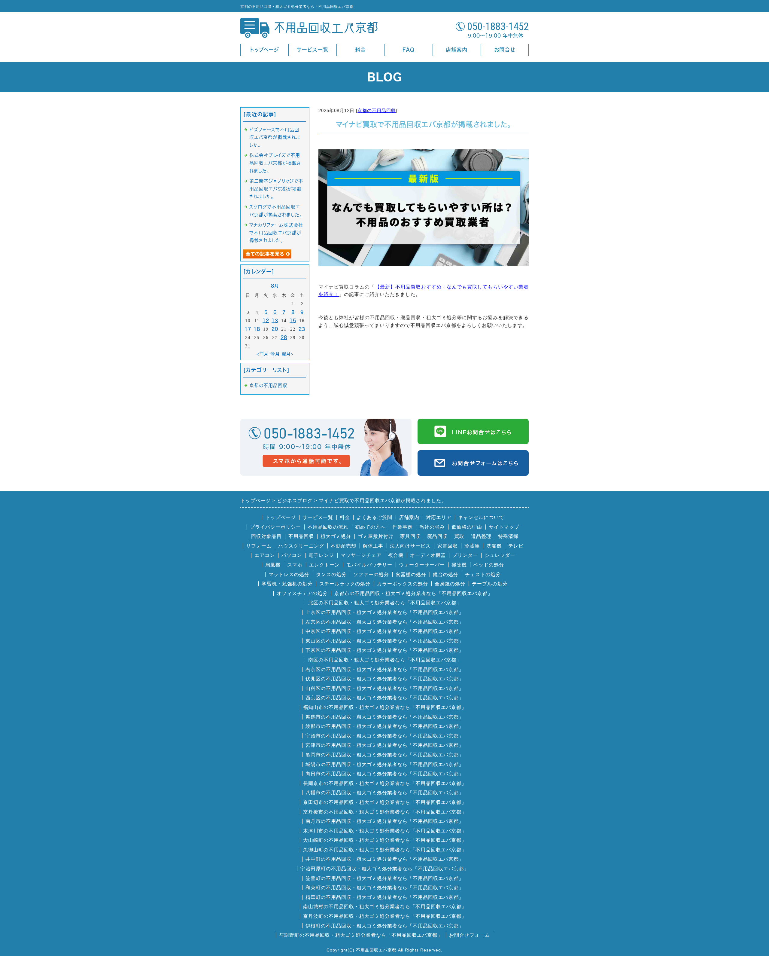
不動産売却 (343, 545)
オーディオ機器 (428, 555)
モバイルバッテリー (369, 564)
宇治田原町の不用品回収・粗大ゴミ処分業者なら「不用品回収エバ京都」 (384, 868)
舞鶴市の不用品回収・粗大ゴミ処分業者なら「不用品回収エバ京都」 (384, 716)
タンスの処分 (331, 574)
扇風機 (273, 564)
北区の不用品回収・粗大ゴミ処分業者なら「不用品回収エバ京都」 (384, 602)
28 (284, 337)
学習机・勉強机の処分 (287, 583)
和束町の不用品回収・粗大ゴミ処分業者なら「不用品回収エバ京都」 (384, 887)
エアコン (264, 555)
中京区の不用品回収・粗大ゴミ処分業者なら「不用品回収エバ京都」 (384, 631)
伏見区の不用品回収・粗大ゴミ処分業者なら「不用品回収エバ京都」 (384, 678)
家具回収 (410, 536)
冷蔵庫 (472, 545)
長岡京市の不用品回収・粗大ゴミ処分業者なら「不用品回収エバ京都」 (385, 783)
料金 (360, 49)
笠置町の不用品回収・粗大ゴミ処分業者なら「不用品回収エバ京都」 (384, 878)
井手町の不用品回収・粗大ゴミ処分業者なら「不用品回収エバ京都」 (384, 859)
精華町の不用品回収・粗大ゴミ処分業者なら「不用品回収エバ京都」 (384, 897)
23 (302, 329)
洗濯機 (494, 545)
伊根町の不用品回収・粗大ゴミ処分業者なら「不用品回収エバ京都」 (384, 925)
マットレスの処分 (289, 574)
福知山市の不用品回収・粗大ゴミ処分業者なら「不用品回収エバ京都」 (385, 707)
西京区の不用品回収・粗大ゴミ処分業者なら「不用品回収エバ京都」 (384, 697)
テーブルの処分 (490, 583)
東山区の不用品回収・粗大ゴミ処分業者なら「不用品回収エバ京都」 (384, 640)
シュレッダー (500, 555)
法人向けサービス (410, 545)
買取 (459, 536)
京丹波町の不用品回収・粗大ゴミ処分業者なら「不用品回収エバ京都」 (385, 916)
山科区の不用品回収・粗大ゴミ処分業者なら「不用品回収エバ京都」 (384, 688)
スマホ (294, 564)
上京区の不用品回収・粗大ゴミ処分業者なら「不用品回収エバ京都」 (384, 612)
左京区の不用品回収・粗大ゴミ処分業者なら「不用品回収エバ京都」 (384, 622)
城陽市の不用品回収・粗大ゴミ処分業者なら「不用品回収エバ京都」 (384, 764)
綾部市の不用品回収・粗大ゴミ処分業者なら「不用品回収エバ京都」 (384, 726)
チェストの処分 (483, 574)
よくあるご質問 (374, 517)
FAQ (409, 49)
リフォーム (259, 545)
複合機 (395, 555)
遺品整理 (481, 536)
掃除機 (459, 564)
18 (257, 329)
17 (248, 329)
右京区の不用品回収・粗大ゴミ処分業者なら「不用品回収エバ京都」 (384, 669)
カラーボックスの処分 (402, 583)
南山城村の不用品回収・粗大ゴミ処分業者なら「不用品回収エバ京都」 (385, 906)
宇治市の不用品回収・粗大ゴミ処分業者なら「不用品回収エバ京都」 (384, 735)
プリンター (465, 555)
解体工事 (373, 545)
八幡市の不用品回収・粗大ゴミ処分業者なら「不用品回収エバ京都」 (384, 792)
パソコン (291, 555)
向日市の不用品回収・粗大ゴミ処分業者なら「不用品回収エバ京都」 (384, 773)
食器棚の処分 (411, 574)
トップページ (264, 49)
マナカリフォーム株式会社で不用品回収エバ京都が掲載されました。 (276, 233)
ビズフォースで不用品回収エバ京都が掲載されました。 (274, 137)
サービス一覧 (312, 49)
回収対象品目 (266, 536)
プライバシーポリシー (275, 527)
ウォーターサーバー (422, 564)
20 (275, 329)
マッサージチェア (361, 555)
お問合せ (504, 49)
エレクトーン (324, 564)
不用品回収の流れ (328, 527)
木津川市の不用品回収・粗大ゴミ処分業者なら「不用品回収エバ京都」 (385, 830)
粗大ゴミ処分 (336, 536)
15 (293, 320)
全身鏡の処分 (450, 583)
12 (266, 320)
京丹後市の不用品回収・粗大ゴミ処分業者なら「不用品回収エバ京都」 (385, 811)
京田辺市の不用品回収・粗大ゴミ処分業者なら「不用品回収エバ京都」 (385, 802)
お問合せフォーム (469, 935)
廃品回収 (437, 536)
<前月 (263, 354)
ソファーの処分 (371, 574)
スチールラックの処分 (344, 583)
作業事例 (402, 527)
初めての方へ (370, 527)
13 (275, 320)
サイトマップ (504, 527)
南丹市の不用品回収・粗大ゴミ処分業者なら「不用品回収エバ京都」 (384, 821)
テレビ (516, 545)
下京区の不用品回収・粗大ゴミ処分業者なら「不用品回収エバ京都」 (384, 650)
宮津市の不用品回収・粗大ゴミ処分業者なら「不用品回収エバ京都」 (384, 745)
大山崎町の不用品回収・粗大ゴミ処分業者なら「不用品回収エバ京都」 (385, 840)
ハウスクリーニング (301, 545)
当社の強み (432, 527)
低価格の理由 (466, 527)
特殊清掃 (508, 536)
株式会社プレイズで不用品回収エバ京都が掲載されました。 (275, 163)
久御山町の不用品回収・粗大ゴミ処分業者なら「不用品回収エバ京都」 (385, 849)
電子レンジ (321, 555)
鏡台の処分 (445, 574)
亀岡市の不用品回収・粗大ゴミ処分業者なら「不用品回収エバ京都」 (384, 754)
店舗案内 (456, 49)
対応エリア (438, 517)
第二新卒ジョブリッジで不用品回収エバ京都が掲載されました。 (276, 189)
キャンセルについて (481, 517)
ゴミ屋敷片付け (376, 536)
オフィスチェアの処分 (302, 593)
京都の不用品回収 (376, 110)
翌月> (287, 354)
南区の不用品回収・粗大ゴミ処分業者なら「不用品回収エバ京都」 (384, 659)
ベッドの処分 (488, 564)
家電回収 (447, 545)
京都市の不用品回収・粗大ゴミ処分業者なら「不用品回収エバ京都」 (413, 593)
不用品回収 (301, 536)
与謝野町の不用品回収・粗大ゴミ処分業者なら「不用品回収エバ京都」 (360, 935)
